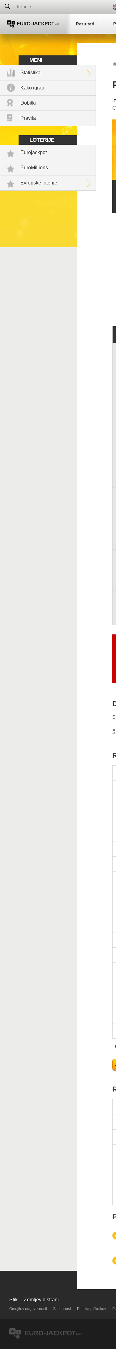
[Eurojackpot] (33, 24)
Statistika (30, 72)
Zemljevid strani (41, 1299)
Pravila (28, 118)
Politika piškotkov (91, 1309)
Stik (13, 1299)
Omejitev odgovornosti (28, 1309)
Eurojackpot (33, 152)
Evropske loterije (38, 182)
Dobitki (28, 103)
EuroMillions (34, 167)
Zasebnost (62, 1309)
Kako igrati (32, 87)
